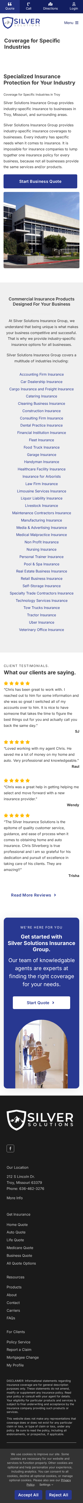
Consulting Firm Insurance (41, 418)
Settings (45, 1484)
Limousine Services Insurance (41, 491)
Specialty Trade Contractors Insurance (41, 593)
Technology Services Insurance (42, 600)
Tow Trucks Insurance (41, 608)
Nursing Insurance (41, 549)
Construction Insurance (41, 411)
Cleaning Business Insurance (41, 403)
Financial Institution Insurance (41, 433)
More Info (15, 1198)
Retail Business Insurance (41, 578)
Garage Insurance (41, 454)
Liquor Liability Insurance (41, 498)
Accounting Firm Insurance (41, 374)
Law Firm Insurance (41, 484)
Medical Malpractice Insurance (41, 535)
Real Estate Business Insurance (41, 571)
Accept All (28, 1495)
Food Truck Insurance (42, 447)
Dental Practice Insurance (41, 425)
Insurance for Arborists (42, 476)
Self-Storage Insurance (42, 586)
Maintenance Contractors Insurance (41, 513)
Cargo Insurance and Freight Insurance (41, 389)
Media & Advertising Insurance (41, 527)
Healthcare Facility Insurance (42, 469)
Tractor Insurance (41, 615)
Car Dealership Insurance (41, 381)
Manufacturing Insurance (41, 520)
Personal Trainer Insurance (41, 556)
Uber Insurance (41, 622)
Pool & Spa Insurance (41, 564)
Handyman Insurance (41, 462)
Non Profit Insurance (42, 542)
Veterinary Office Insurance (41, 629)
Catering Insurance (41, 396)
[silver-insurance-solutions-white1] (40, 1111)
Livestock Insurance (41, 506)
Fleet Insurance (41, 440)
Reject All (58, 1495)
